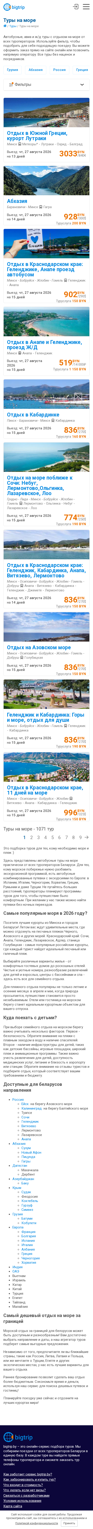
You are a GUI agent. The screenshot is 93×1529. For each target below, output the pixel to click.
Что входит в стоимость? (23, 1485)
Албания (28, 1249)
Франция (28, 1232)
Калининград (31, 1108)
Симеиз (27, 1210)
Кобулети (28, 1223)
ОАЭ (15, 1271)
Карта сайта (12, 1506)
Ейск (25, 1104)
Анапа (26, 1139)
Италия (27, 1245)
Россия (59, 70)
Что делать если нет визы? (24, 1490)
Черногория (30, 1258)
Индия (17, 1267)
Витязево (28, 1126)
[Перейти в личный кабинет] (75, 7)
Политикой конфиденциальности (36, 1523)
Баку (25, 1183)
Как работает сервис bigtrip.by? (27, 1474)
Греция (82, 70)
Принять (69, 1523)
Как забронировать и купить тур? (29, 1479)
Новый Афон (31, 1152)
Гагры (25, 1161)
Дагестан (19, 1166)
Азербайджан (23, 1179)
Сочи (25, 1117)
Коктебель (29, 1201)
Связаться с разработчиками (26, 1496)
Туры (12, 26)
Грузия (12, 70)
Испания (28, 1241)
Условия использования (22, 1501)
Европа (17, 1227)
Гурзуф (27, 1205)
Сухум (26, 1148)
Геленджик (30, 1122)
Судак (26, 1192)
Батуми (27, 1218)
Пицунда (28, 1157)
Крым (16, 1188)
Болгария (28, 1236)
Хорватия (28, 1263)
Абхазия (36, 70)
